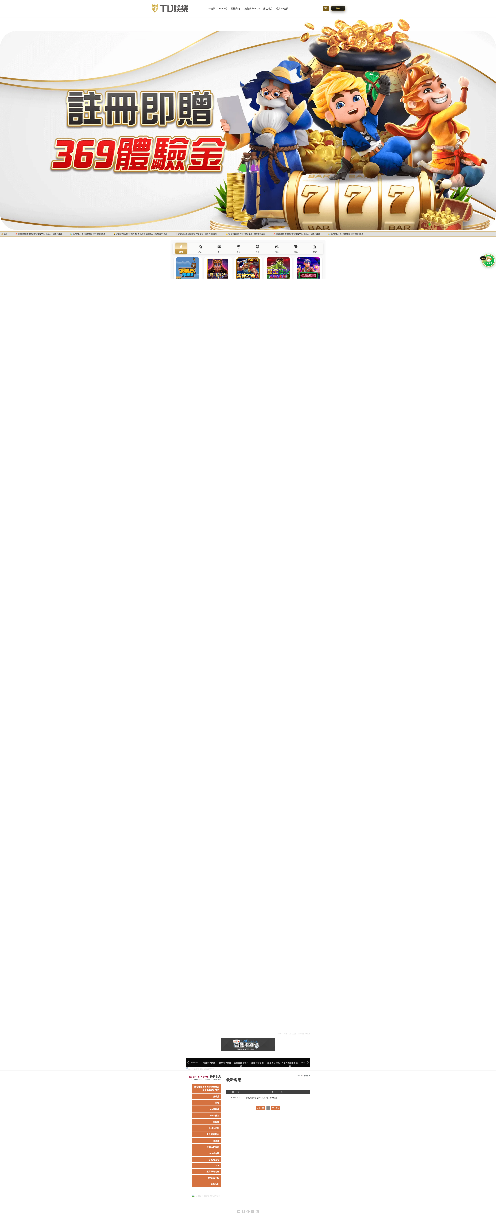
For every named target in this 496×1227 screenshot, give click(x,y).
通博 (217, 1103)
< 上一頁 (260, 1108)
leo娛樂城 (214, 1109)
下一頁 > (275, 1108)
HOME (279, 1033)
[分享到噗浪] (252, 1211)
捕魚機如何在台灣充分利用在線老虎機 (261, 1098)
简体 (285, 1034)
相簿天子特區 (209, 1063)
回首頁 (299, 1076)
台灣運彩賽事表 (211, 1147)
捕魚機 (216, 1141)
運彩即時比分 (213, 1172)
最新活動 (215, 1184)
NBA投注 (214, 1115)
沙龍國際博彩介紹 (241, 1064)
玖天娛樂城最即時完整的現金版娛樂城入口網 (206, 1088)
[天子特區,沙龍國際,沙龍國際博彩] (248, 1044)
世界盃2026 (213, 1178)
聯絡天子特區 (273, 1063)
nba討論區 (214, 1153)
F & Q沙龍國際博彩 (290, 1064)
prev (193, 1063)
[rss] (257, 1211)
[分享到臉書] (243, 1211)
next (303, 1063)
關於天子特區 (225, 1063)
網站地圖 (301, 1034)
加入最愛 (292, 1034)
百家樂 (216, 1122)
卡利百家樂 (214, 1128)
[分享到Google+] (248, 1211)
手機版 (307, 1034)
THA (217, 1165)
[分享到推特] (238, 1211)
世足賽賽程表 (213, 1134)
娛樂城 (216, 1096)
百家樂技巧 (214, 1160)
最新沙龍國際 (257, 1063)
